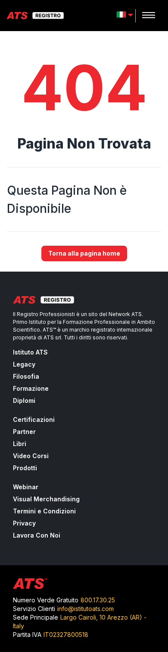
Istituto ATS (30, 352)
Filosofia (26, 376)
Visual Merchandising (46, 499)
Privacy (24, 523)
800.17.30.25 (98, 600)
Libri (19, 443)
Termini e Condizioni (44, 511)
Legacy (24, 364)
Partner (24, 431)
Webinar (25, 487)
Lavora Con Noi (36, 535)
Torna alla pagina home (84, 253)
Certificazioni (34, 419)
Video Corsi (31, 455)
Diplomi (24, 400)
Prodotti (25, 468)
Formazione (31, 388)
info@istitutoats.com (85, 608)
